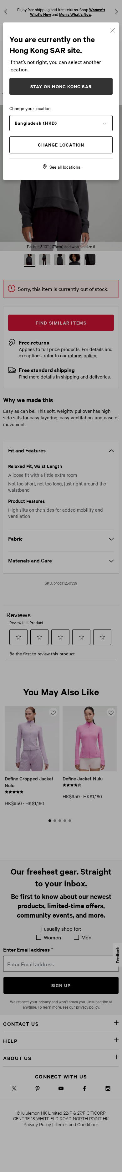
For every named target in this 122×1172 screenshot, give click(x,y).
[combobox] (61, 122)
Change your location (30, 108)
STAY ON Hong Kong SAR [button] (61, 86)
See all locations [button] (64, 167)
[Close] (112, 29)
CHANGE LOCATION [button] (61, 144)
